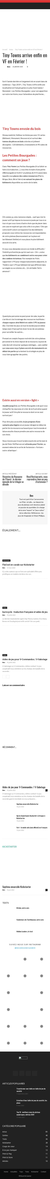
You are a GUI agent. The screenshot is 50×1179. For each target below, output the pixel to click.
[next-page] (7, 676)
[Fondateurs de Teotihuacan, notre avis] (8, 922)
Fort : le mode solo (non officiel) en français (32, 827)
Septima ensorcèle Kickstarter (27, 804)
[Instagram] (29, 520)
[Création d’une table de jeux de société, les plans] (8, 1103)
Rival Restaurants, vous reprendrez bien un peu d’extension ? (37, 479)
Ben (8, 67)
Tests (27, 1172)
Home (6, 1172)
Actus (11, 49)
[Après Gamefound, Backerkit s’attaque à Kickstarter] (8, 819)
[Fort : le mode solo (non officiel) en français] (8, 830)
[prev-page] (3, 676)
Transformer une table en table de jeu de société (31, 1089)
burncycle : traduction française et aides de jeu (25, 612)
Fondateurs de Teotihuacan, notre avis (30, 919)
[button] (46, 6)
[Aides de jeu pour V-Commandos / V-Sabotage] (25, 642)
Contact (43, 1172)
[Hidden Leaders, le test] (8, 934)
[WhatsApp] (33, 72)
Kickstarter (6, 560)
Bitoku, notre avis (23, 908)
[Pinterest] (28, 72)
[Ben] (4, 67)
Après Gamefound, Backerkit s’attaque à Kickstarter (31, 816)
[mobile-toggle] (4, 6)
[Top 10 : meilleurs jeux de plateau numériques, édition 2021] (8, 1115)
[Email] (39, 72)
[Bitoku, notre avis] (8, 911)
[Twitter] (22, 72)
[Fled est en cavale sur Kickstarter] (25, 548)
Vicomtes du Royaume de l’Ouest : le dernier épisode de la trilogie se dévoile (13, 480)
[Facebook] (17, 72)
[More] (45, 72)
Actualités (13, 1172)
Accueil (4, 49)
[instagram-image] (8, 959)
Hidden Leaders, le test (25, 931)
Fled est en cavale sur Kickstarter (18, 565)
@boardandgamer (25, 948)
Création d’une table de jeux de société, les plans (32, 1101)
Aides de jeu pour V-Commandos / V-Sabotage (24, 659)
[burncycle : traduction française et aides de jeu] (25, 595)
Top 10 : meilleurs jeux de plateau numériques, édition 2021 (28, 1113)
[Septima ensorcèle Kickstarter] (8, 807)
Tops (21, 1172)
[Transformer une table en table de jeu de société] (8, 1091)
